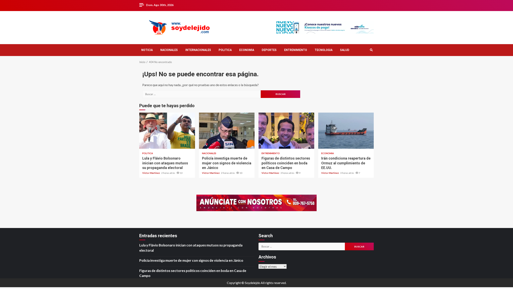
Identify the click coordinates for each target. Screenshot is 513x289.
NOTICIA (147, 50)
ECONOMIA (246, 50)
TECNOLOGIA (323, 50)
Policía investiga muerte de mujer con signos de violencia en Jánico (227, 131)
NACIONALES (169, 50)
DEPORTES (269, 50)
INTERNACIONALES (198, 50)
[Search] (371, 50)
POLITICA (225, 50)
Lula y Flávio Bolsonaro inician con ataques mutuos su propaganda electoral (167, 131)
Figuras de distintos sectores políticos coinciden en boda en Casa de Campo (286, 131)
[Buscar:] (201, 94)
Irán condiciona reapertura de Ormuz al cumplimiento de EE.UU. (346, 131)
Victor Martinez (151, 172)
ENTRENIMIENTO (295, 50)
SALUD (344, 50)
